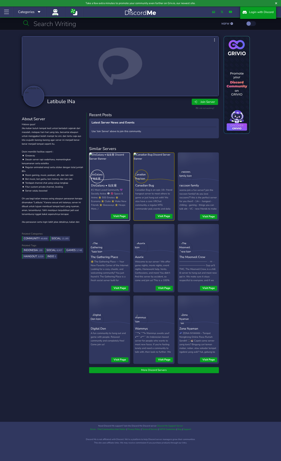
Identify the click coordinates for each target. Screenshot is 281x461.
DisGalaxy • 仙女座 (104, 185)
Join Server (208, 102)
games (74, 250)
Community (35, 238)
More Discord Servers (154, 370)
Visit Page (119, 216)
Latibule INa (61, 101)
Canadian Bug (144, 185)
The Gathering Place (104, 257)
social (54, 250)
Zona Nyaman (188, 328)
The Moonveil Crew (192, 257)
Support (187, 429)
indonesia (33, 250)
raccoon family (189, 185)
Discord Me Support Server (170, 425)
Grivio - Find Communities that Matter (108, 429)
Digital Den (98, 328)
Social (60, 238)
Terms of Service (150, 429)
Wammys (141, 328)
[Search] (26, 23)
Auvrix (139, 257)
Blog (179, 429)
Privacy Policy (133, 429)
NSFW (225, 24)
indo (51, 256)
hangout (33, 256)
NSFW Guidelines (167, 429)
